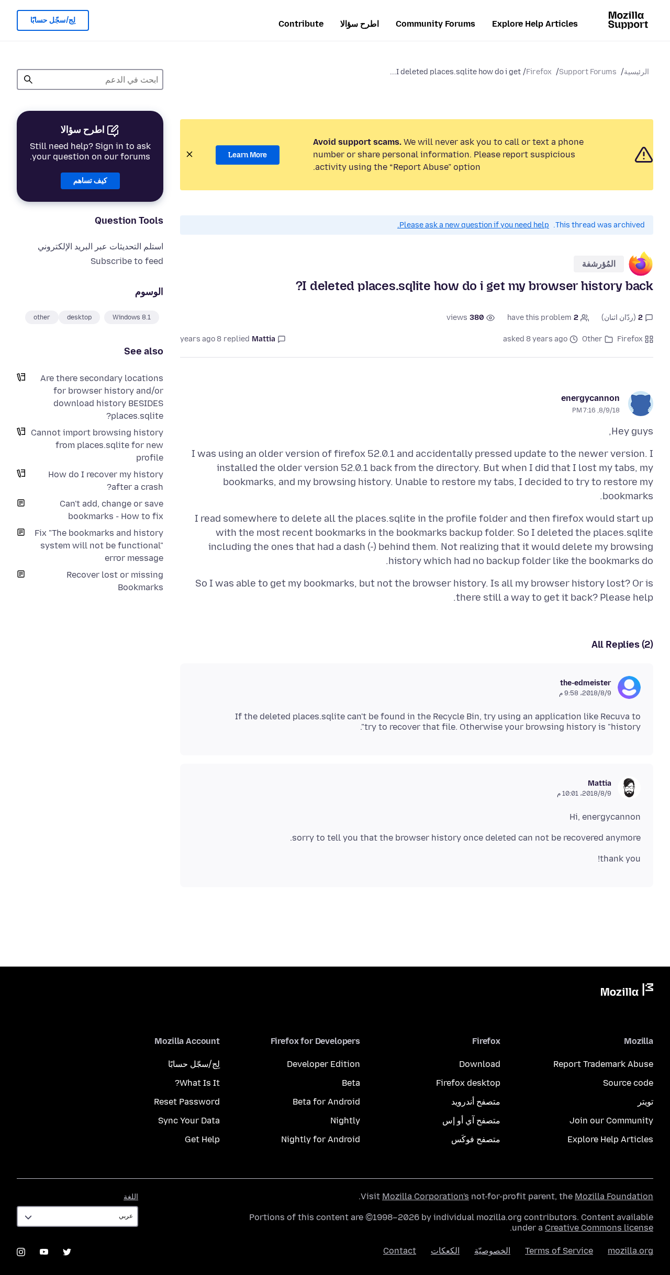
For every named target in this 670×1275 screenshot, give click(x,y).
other (42, 317)
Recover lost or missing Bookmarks (114, 581)
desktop (79, 317)
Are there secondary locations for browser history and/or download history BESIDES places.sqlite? (101, 397)
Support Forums (588, 71)
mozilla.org (630, 1251)
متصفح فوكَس (475, 1139)
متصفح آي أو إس (471, 1120)
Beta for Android (326, 1102)
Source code (628, 1083)
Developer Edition (323, 1064)
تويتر (645, 1102)
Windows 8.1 (132, 317)
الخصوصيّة (492, 1251)
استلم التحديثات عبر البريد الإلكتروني (100, 246)
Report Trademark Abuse (603, 1064)
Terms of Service (559, 1251)
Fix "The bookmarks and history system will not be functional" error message (99, 545)
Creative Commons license (599, 1228)
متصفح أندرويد (475, 1102)
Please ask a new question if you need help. (473, 225)
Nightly (345, 1120)
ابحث (28, 79)
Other (592, 339)
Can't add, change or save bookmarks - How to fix (111, 510)
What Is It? (197, 1083)
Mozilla (627, 991)
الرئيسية (636, 71)
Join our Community (611, 1120)
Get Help (202, 1139)
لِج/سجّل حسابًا (52, 20)
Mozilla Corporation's (425, 1196)
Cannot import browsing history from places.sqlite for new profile (97, 445)
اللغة (131, 1196)
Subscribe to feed (127, 261)
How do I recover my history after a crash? (105, 480)
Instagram (21, 1252)
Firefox (539, 71)
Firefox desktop (468, 1083)
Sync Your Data (189, 1120)
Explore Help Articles (535, 24)
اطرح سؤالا (359, 24)
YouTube (44, 1252)
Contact (399, 1251)
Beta (351, 1083)
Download (479, 1064)
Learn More (247, 155)
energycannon (590, 398)
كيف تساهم (90, 180)
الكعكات (445, 1251)
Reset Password (187, 1102)
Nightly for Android (320, 1139)
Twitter (67, 1252)
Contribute (300, 24)
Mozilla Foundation (614, 1196)
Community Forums (435, 24)
